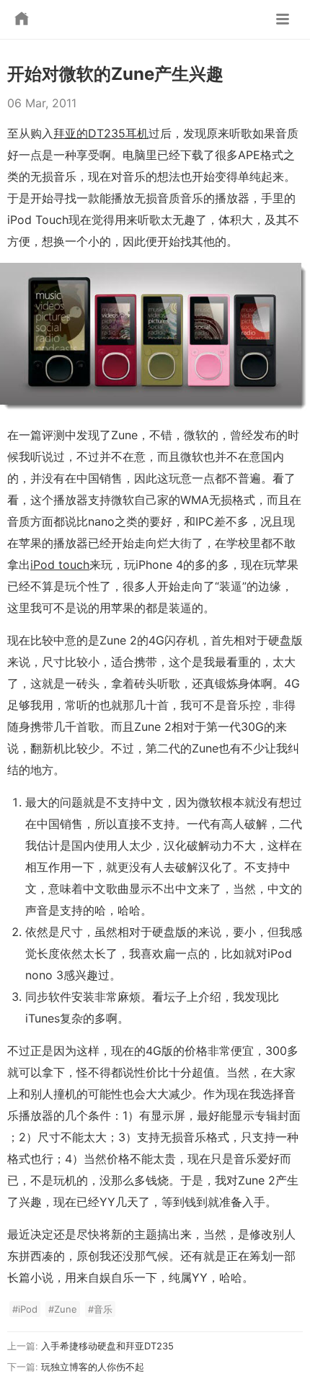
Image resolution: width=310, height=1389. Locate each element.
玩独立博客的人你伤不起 (92, 1366)
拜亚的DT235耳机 (101, 133)
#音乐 (100, 1309)
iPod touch (59, 564)
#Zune (62, 1309)
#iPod (24, 1309)
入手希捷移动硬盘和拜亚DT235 (107, 1346)
